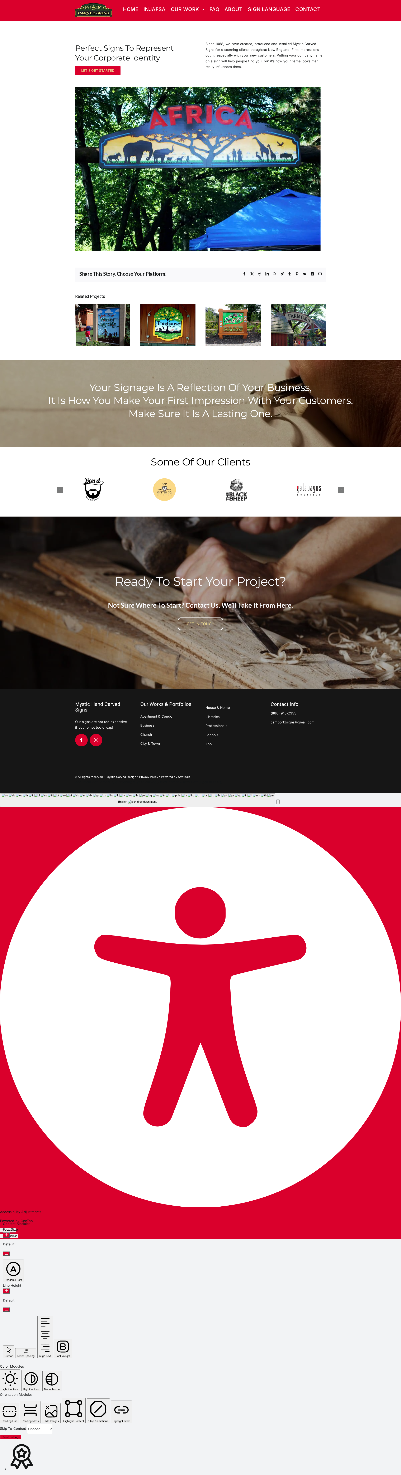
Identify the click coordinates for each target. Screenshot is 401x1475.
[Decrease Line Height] (6, 1309)
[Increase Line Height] (6, 1291)
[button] (60, 490)
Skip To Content (13, 1429)
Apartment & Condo (156, 716)
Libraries (213, 717)
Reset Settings (11, 1437)
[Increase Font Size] (6, 1235)
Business (147, 725)
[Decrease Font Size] (6, 1253)
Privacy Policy (148, 776)
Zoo (209, 744)
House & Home (218, 707)
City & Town (150, 743)
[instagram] (96, 740)
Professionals (216, 726)
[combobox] (137, 800)
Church (146, 734)
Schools (212, 735)
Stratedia (184, 776)
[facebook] (81, 740)
